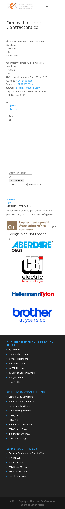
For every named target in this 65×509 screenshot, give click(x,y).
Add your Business (18, 377)
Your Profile (14, 382)
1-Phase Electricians (18, 354)
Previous (10, 199)
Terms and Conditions (19, 406)
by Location (14, 349)
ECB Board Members (19, 467)
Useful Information (18, 476)
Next (8, 202)
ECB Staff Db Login (18, 438)
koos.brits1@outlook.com (27, 87)
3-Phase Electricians (18, 358)
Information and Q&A (19, 433)
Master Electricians (18, 363)
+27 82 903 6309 (24, 80)
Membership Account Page (22, 401)
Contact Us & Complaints (21, 396)
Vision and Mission (18, 471)
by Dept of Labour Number (22, 372)
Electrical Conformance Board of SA (26, 453)
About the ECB (16, 462)
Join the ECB (15, 457)
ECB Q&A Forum (17, 415)
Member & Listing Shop (20, 424)
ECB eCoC (14, 419)
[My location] (33, 177)
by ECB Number (16, 368)
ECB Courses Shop (18, 429)
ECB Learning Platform (20, 410)
